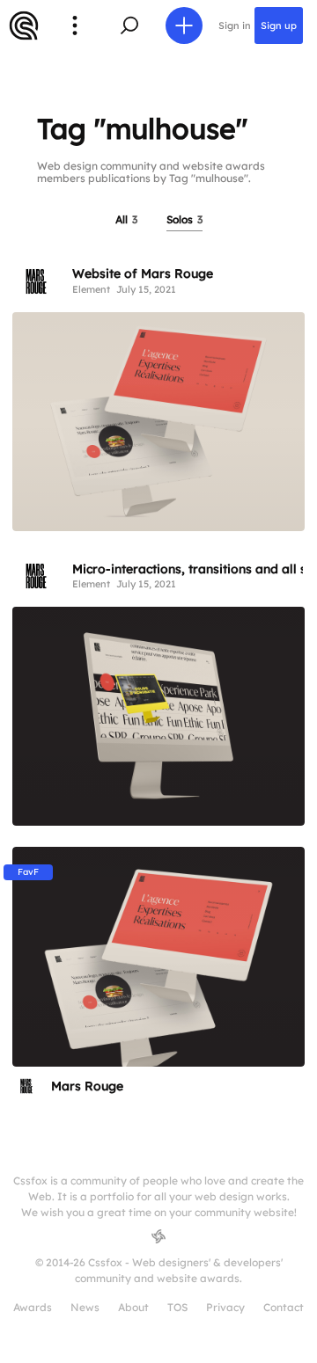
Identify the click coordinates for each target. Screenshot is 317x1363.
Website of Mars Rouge (142, 273)
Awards (32, 1307)
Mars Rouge (87, 1086)
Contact (283, 1307)
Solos (184, 219)
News (85, 1307)
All (126, 219)
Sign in (234, 25)
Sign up (279, 25)
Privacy (225, 1307)
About (133, 1307)
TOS (177, 1307)
